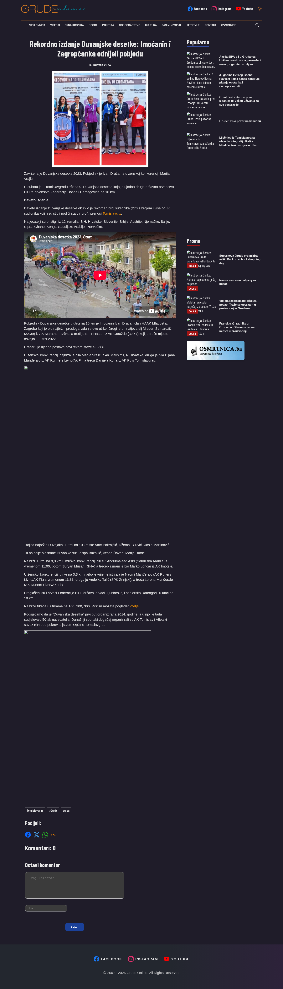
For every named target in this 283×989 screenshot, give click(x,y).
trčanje (53, 810)
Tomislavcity (112, 213)
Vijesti (55, 25)
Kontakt (210, 25)
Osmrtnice (228, 25)
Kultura (151, 25)
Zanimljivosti (171, 25)
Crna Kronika (74, 25)
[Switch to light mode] (260, 9)
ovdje (134, 606)
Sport (93, 25)
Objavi (74, 927)
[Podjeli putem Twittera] (36, 834)
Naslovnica (37, 25)
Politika (108, 25)
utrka (66, 810)
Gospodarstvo (129, 25)
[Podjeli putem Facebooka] (28, 834)
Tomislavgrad (35, 810)
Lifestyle (193, 25)
